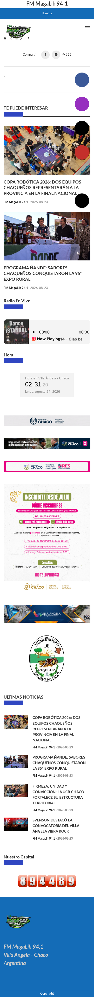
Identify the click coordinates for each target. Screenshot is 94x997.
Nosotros (47, 13)
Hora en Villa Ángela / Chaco (47, 378)
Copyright (47, 993)
